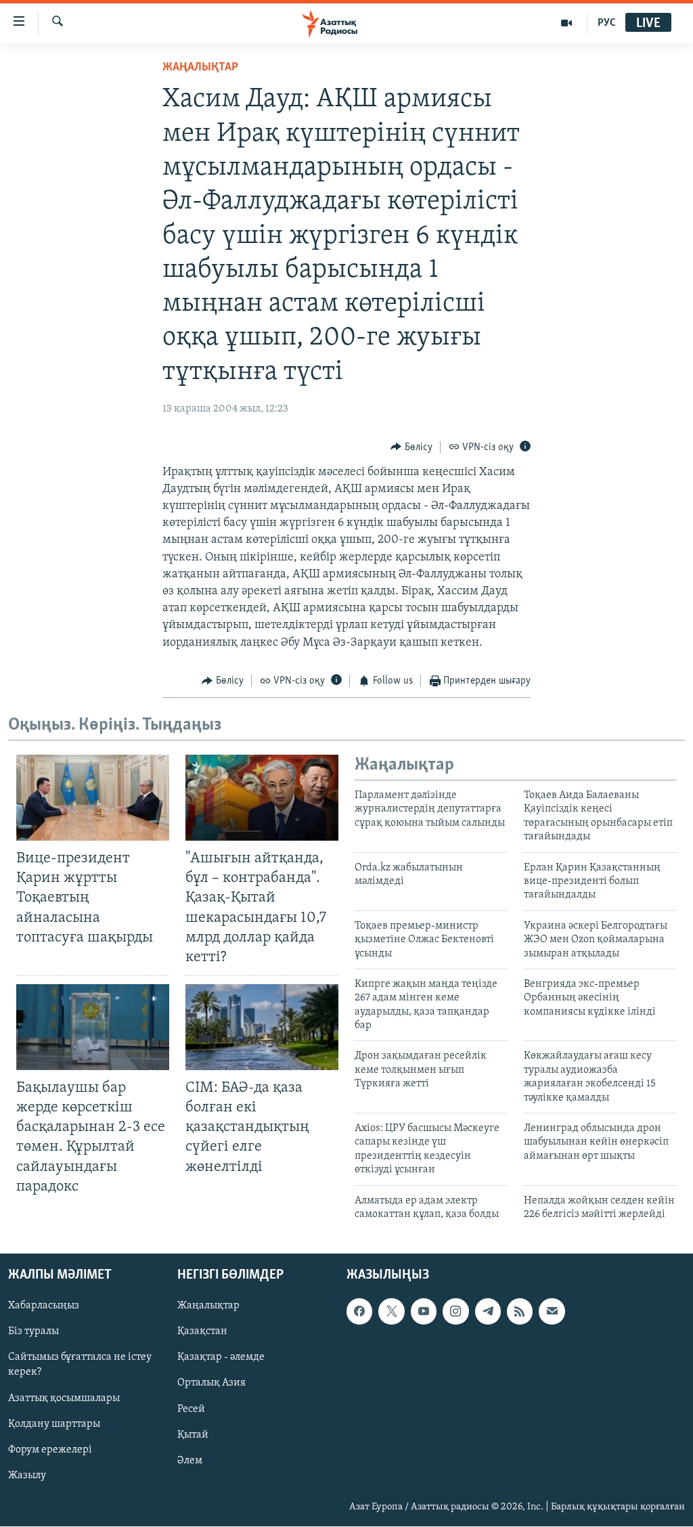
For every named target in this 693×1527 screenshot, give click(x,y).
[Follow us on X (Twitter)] (391, 1312)
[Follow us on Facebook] (359, 1312)
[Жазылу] (551, 1312)
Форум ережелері (50, 1449)
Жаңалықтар (208, 1306)
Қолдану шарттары (54, 1424)
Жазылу (27, 1475)
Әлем (189, 1460)
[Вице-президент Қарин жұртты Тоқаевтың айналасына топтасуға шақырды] (92, 798)
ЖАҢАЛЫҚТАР (200, 68)
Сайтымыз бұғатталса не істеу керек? (80, 1365)
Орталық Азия (211, 1383)
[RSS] (520, 1312)
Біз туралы (33, 1332)
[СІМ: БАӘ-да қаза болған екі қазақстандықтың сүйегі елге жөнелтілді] (261, 1027)
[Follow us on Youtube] (424, 1312)
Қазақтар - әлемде (221, 1357)
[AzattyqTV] (566, 23)
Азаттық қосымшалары (64, 1398)
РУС (607, 23)
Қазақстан (202, 1332)
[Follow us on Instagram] (455, 1312)
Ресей (191, 1409)
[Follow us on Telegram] (488, 1312)
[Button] (411, 447)
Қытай (192, 1435)
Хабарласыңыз (43, 1306)
